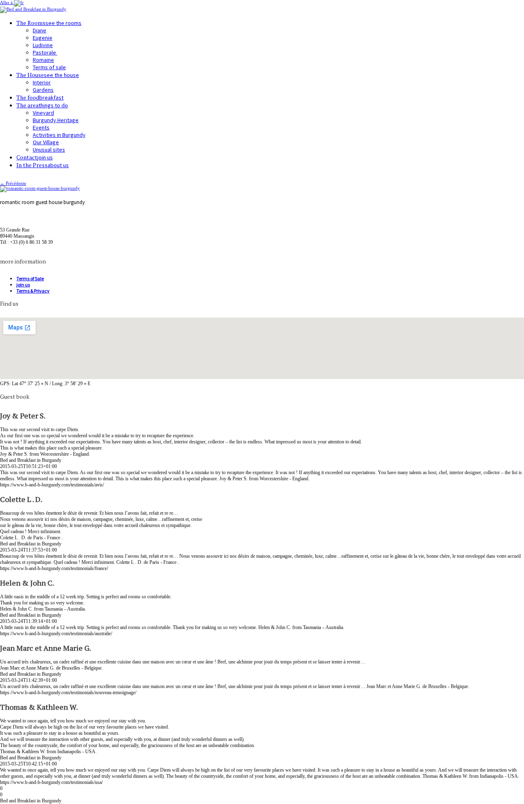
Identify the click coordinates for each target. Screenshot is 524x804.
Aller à (7, 2)
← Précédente (13, 183)
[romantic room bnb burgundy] (40, 188)
